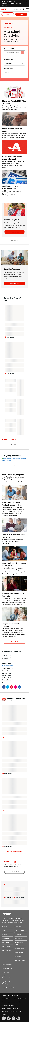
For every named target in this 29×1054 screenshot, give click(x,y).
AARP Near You (6, 950)
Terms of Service (6, 998)
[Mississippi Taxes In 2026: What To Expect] (14, 91)
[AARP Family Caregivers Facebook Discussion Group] (14, 492)
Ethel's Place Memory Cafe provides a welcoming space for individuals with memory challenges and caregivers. (14, 135)
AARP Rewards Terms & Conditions (12, 1002)
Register (15, 9)
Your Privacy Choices (15, 1011)
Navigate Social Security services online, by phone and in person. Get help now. (11, 3)
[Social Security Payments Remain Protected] (14, 177)
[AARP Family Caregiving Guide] (14, 465)
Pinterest (11, 687)
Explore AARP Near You (12, 49)
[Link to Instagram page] (13, 1018)
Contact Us (18, 926)
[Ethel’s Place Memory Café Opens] (14, 119)
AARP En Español (19, 930)
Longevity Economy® (8, 987)
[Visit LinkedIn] (18, 1018)
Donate (4, 930)
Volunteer (4, 934)
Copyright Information (8, 1005)
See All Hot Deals (14, 872)
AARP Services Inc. (20, 960)
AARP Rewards (6, 942)
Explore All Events (8, 440)
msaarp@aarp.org (7, 665)
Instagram (15, 687)
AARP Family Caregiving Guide (13, 475)
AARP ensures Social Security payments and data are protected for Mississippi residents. (13, 193)
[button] (27, 9)
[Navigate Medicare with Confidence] (14, 614)
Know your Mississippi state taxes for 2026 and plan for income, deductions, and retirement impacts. (14, 107)
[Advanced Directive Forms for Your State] (14, 583)
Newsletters (18, 934)
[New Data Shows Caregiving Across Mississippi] (14, 147)
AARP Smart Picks (7, 946)
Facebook (4, 687)
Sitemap (4, 995)
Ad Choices (5, 1011)
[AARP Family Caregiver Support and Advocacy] (14, 553)
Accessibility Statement (19, 998)
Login (20, 9)
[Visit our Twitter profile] (9, 1018)
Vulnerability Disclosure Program (11, 1008)
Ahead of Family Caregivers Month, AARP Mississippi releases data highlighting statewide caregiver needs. (13, 164)
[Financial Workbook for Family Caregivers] (14, 525)
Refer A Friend (18, 938)
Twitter (7, 687)
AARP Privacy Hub (13, 995)
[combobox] (14, 52)
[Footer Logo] (14, 913)
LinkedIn (19, 687)
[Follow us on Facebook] (4, 1018)
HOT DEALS (9, 862)
